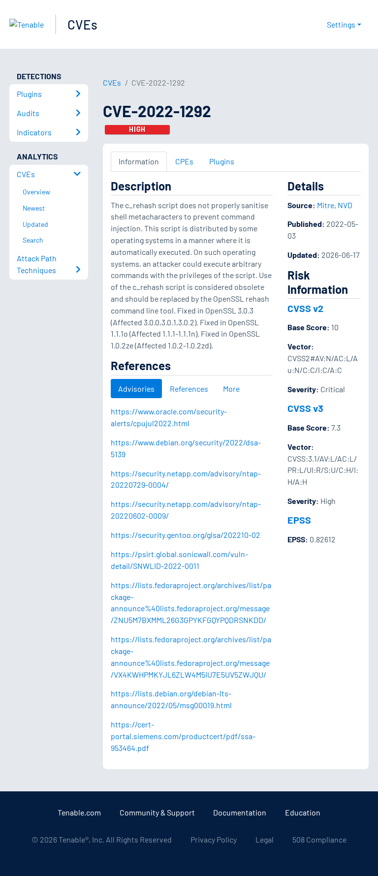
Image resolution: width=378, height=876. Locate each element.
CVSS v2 (305, 308)
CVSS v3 (305, 408)
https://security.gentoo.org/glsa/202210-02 (185, 534)
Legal (264, 839)
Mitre (325, 205)
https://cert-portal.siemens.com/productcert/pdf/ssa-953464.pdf (183, 736)
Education (302, 812)
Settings (341, 24)
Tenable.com (79, 812)
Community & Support (157, 812)
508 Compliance (319, 839)
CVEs (82, 24)
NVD (345, 205)
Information (139, 161)
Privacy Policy (213, 839)
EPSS (299, 520)
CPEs (184, 161)
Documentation (239, 812)
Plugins (221, 161)
